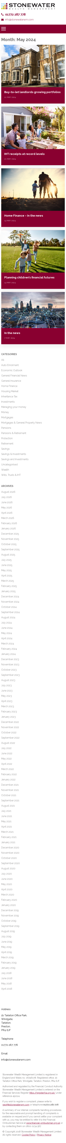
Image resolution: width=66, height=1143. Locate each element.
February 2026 (9, 523)
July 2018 (6, 973)
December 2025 (10, 533)
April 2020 (6, 889)
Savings (5, 448)
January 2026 (8, 528)
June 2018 (6, 978)
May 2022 (6, 758)
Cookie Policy (28, 1135)
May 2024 (6, 633)
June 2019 (6, 941)
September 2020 (10, 863)
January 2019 (8, 967)
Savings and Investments (15, 459)
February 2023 (9, 711)
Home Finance (9, 386)
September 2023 (10, 674)
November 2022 (10, 727)
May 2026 (6, 507)
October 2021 (8, 795)
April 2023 (6, 701)
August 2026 (8, 491)
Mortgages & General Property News (21, 422)
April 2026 (6, 512)
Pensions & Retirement (13, 433)
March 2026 (7, 518)
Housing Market (9, 391)
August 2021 (8, 805)
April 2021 (6, 826)
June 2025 (6, 565)
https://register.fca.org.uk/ (42, 1093)
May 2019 (6, 946)
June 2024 (6, 627)
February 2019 (9, 962)
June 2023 (6, 690)
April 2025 (6, 575)
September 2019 (10, 926)
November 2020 (10, 852)
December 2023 (10, 659)
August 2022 (8, 742)
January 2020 (8, 905)
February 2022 (9, 774)
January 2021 (8, 842)
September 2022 (10, 737)
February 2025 (9, 586)
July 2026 (6, 497)
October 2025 (9, 544)
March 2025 (7, 580)
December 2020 (10, 847)
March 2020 (7, 894)
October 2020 (9, 858)
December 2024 (10, 596)
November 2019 (10, 915)
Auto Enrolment (10, 365)
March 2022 (7, 769)
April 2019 (6, 952)
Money (5, 412)
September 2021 (10, 800)
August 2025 (8, 554)
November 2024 (10, 601)
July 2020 (6, 873)
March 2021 (7, 831)
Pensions (6, 427)
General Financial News (14, 375)
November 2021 (10, 790)
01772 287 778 (15, 14)
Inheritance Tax (9, 396)
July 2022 (6, 748)
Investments (8, 401)
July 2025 (6, 559)
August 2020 (8, 868)
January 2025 (8, 591)
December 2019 (10, 910)
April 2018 (6, 988)
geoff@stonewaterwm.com (15, 1104)
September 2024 (10, 612)
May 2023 (6, 695)
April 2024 (6, 638)
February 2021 (8, 837)
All (2, 359)
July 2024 (6, 622)
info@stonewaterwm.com (19, 19)
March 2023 (7, 706)
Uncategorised (9, 464)
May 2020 (6, 884)
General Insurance (11, 380)
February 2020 (9, 899)
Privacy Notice (44, 1135)
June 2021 (6, 816)
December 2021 (10, 784)
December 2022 (10, 722)
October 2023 (9, 669)
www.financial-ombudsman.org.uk (43, 1123)
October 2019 (8, 920)
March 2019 (7, 957)
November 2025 (10, 539)
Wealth (5, 469)
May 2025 (6, 570)
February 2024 (9, 648)
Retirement (7, 443)
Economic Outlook (11, 370)
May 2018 (6, 983)
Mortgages (7, 417)
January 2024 (8, 654)
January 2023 (8, 716)
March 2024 (7, 643)
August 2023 (8, 680)
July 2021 (6, 810)
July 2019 (6, 936)
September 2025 (10, 549)
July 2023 (6, 685)
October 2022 (8, 732)
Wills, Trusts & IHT (11, 475)
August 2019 (8, 931)
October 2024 (9, 606)
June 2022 (6, 753)
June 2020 (7, 878)
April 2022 (6, 763)
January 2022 (8, 779)
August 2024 (8, 617)
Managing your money (13, 407)
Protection (7, 438)
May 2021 (6, 821)
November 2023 (10, 664)
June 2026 (7, 502)
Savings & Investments (13, 454)
